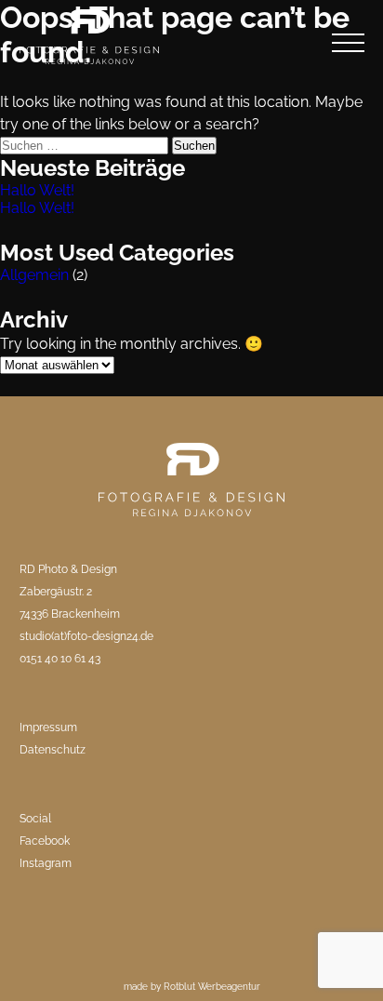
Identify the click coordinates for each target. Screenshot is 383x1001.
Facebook (45, 841)
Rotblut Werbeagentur (212, 986)
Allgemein (34, 275)
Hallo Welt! (37, 190)
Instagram (46, 863)
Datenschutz (53, 749)
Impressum (48, 727)
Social (35, 818)
